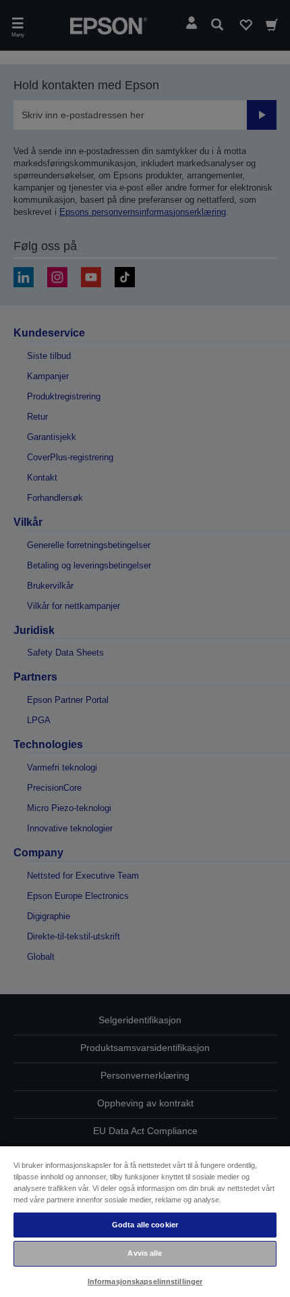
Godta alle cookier (145, 1225)
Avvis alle (144, 1253)
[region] (145, 1221)
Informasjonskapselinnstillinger (145, 1281)
